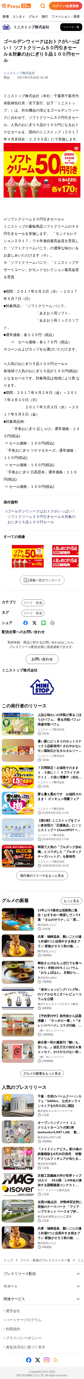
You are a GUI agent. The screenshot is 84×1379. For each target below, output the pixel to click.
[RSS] (55, 1360)
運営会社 (12, 1311)
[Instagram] (46, 1360)
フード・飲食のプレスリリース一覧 (45, 1260)
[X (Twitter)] (34, 623)
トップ (8, 1260)
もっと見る (71, 901)
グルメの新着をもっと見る (42, 1073)
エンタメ (19, 16)
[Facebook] (25, 623)
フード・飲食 (33, 603)
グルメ (33, 16)
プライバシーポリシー (23, 1338)
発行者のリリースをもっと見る (42, 875)
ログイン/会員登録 (66, 6)
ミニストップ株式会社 (19, 73)
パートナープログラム (23, 1320)
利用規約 (12, 1329)
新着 (6, 16)
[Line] (43, 623)
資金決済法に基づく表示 (24, 1347)
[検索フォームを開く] (42, 6)
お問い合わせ (42, 659)
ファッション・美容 (66, 16)
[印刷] (52, 623)
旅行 (45, 16)
